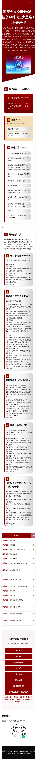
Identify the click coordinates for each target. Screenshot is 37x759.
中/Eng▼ (31, 3)
